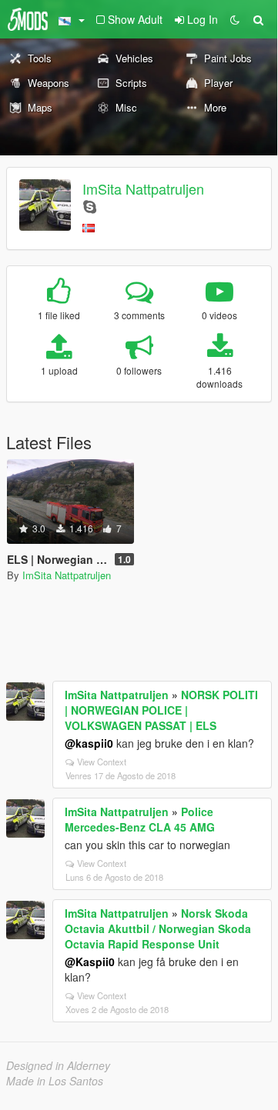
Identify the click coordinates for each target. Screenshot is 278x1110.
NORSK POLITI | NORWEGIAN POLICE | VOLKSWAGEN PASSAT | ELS (161, 710)
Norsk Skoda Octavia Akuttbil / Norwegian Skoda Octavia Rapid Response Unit (158, 928)
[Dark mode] (235, 19)
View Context (101, 761)
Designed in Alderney (58, 1065)
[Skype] (89, 206)
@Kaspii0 (90, 961)
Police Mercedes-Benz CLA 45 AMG (140, 819)
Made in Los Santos (54, 1080)
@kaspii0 (89, 743)
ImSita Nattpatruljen (143, 188)
